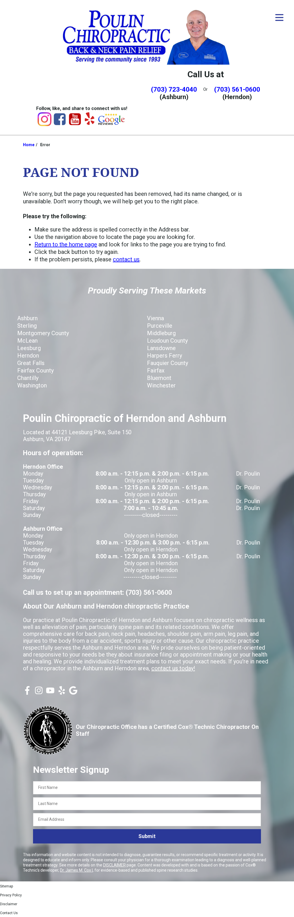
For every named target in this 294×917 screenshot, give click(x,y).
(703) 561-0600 (237, 89)
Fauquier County (167, 363)
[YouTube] (75, 124)
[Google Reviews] (111, 123)
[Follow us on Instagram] (38, 692)
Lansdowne (161, 348)
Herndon (28, 355)
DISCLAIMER (114, 865)
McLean (27, 340)
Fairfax (156, 370)
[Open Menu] (279, 17)
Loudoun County (167, 340)
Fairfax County (35, 370)
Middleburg (161, 333)
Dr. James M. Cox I (76, 870)
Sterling (27, 325)
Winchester (161, 385)
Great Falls (31, 363)
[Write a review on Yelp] (61, 692)
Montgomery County (43, 333)
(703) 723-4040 (174, 89)
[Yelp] (89, 122)
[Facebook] (60, 124)
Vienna (155, 318)
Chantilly (27, 377)
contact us (126, 259)
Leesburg (29, 348)
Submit (147, 836)
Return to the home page (65, 244)
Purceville (159, 325)
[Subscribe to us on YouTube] (50, 692)
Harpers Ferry (164, 355)
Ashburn (27, 318)
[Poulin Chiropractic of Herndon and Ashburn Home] (147, 36)
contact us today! (173, 668)
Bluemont (159, 377)
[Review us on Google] (73, 692)
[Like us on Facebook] (27, 692)
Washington (32, 385)
